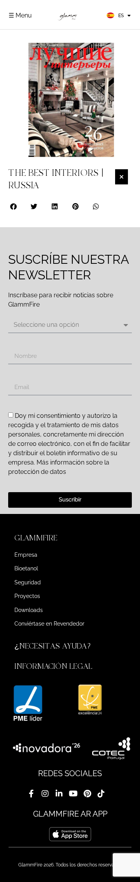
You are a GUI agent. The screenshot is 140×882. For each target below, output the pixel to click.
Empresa (25, 555)
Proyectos (27, 596)
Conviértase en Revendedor (49, 624)
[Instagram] (45, 794)
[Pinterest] (87, 794)
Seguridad (27, 582)
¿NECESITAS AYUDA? (53, 646)
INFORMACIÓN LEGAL (53, 666)
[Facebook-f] (31, 794)
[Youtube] (73, 794)
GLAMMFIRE (36, 538)
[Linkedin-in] (59, 794)
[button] (13, 206)
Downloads (28, 610)
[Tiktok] (101, 794)
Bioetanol (26, 568)
